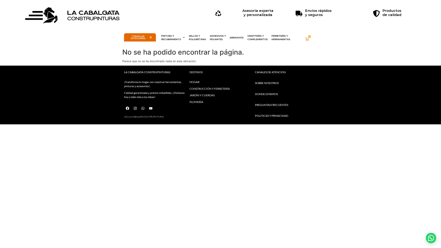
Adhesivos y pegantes (218, 37)
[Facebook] (127, 108)
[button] (431, 238)
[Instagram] (135, 108)
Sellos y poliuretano (197, 37)
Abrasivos (237, 37)
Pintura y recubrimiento (171, 37)
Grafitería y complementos (257, 37)
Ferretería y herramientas (280, 37)
